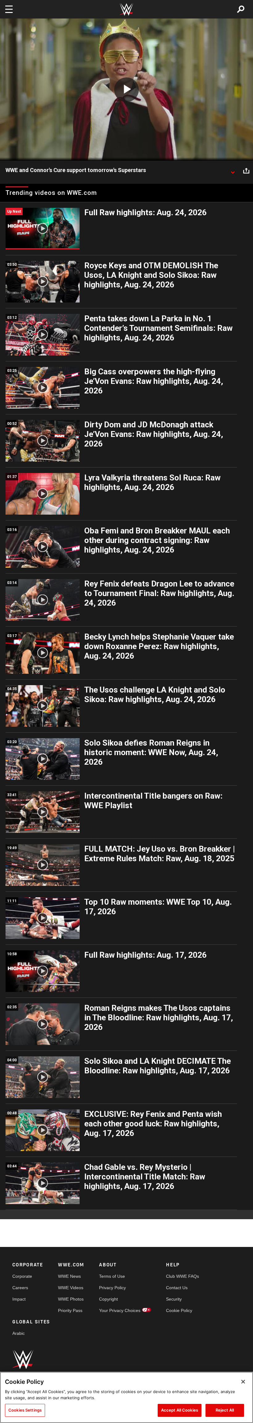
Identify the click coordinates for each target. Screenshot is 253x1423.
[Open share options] (246, 170)
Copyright (108, 1299)
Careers (20, 1287)
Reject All (225, 1410)
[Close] (243, 1381)
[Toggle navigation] (9, 9)
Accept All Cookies (179, 1410)
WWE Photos (71, 1299)
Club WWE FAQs (182, 1276)
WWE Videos (70, 1287)
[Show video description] (232, 170)
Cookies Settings (25, 1410)
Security (174, 1299)
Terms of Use (112, 1276)
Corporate (22, 1276)
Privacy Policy (112, 1287)
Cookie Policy (179, 1310)
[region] (126, 1397)
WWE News (69, 1276)
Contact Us (177, 1287)
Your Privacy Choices (119, 1310)
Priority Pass (70, 1310)
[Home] (126, 9)
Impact (19, 1299)
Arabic (18, 1333)
